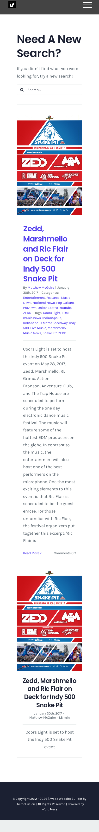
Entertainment (34, 298)
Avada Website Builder (66, 798)
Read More (31, 553)
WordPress (49, 809)
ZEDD (27, 313)
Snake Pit (50, 333)
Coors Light (51, 313)
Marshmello (57, 328)
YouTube (65, 308)
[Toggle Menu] (87, 5)
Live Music (38, 328)
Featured (53, 298)
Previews (29, 308)
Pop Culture (65, 303)
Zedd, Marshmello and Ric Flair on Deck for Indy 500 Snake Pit (45, 253)
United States (48, 308)
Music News (32, 333)
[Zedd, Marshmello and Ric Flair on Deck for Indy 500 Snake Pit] (49, 165)
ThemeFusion (25, 804)
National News (44, 303)
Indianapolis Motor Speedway (45, 323)
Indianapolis (51, 318)
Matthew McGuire (41, 288)
